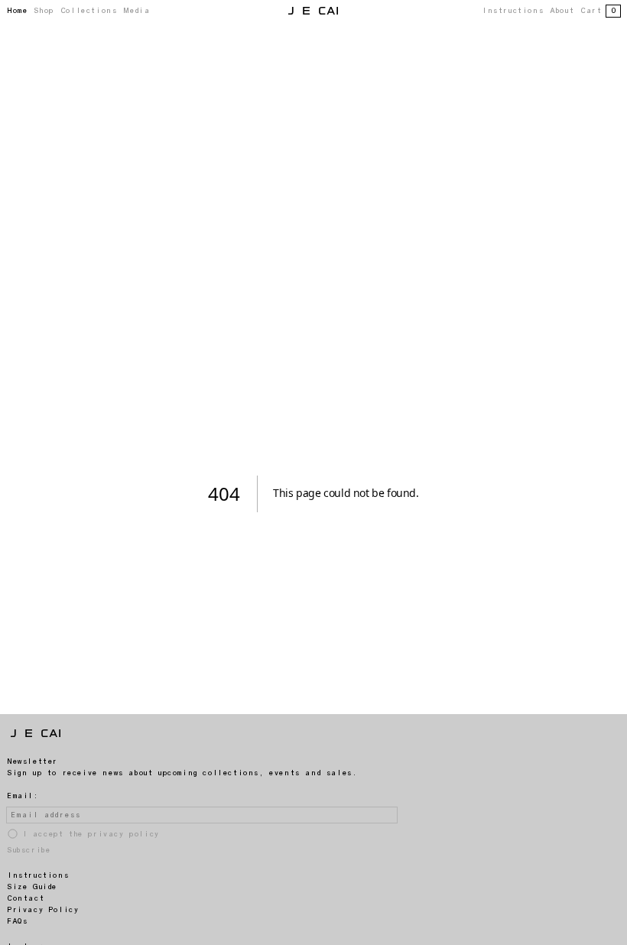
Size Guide (32, 886)
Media (136, 10)
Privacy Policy (42, 909)
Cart (598, 10)
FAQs (17, 921)
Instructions (512, 10)
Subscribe (28, 850)
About (561, 10)
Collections (88, 10)
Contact (25, 898)
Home (17, 10)
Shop (43, 10)
